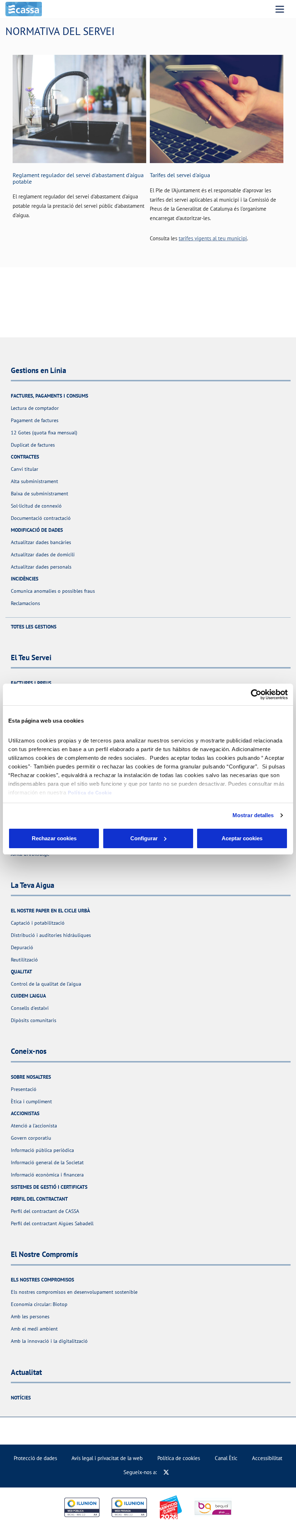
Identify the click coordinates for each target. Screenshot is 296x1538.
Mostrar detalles (253, 815)
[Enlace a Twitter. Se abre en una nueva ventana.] (166, 1472)
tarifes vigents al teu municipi (213, 238)
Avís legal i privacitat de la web (107, 1458)
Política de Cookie (90, 793)
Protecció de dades (35, 1458)
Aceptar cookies (242, 838)
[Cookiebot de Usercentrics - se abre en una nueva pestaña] (256, 694)
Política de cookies (178, 1458)
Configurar (144, 838)
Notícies (21, 1397)
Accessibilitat (267, 1458)
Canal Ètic (226, 1458)
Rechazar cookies (54, 838)
